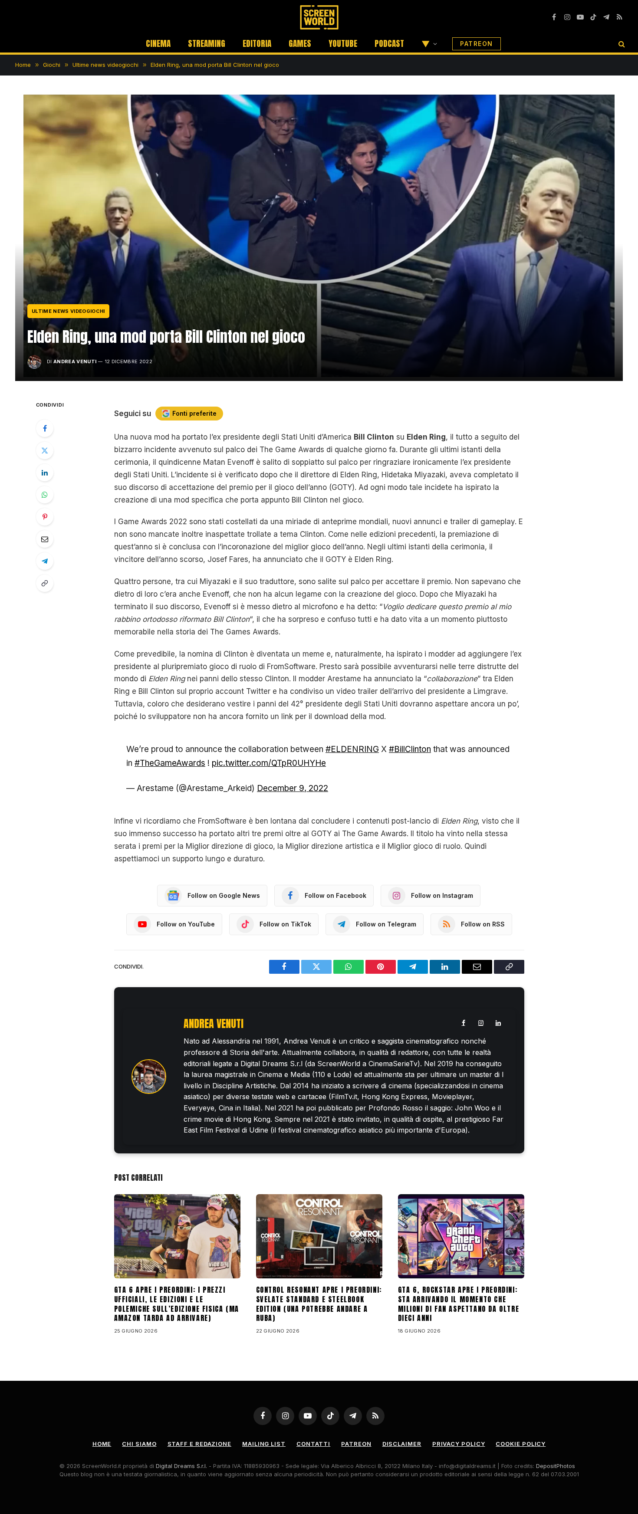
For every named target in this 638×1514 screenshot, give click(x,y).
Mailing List (264, 1443)
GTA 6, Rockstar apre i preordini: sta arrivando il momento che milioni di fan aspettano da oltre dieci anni (459, 1304)
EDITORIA (257, 43)
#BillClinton (410, 749)
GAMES (300, 43)
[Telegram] (44, 561)
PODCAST (389, 43)
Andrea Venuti (74, 361)
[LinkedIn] (44, 472)
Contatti (313, 1443)
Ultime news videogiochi (68, 311)
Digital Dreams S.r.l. (181, 1465)
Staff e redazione (199, 1443)
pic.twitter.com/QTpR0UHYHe (269, 763)
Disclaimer (401, 1443)
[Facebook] (44, 428)
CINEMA (158, 43)
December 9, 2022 (292, 788)
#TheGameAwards (170, 763)
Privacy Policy (458, 1443)
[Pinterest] (44, 516)
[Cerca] (621, 44)
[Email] (44, 539)
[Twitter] (44, 450)
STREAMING (206, 43)
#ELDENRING (352, 749)
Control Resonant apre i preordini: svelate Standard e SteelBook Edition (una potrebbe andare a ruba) (319, 1304)
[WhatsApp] (44, 494)
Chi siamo (139, 1443)
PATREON (476, 43)
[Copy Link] (44, 583)
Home (102, 1443)
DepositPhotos (555, 1465)
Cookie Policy (521, 1443)
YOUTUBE (343, 43)
